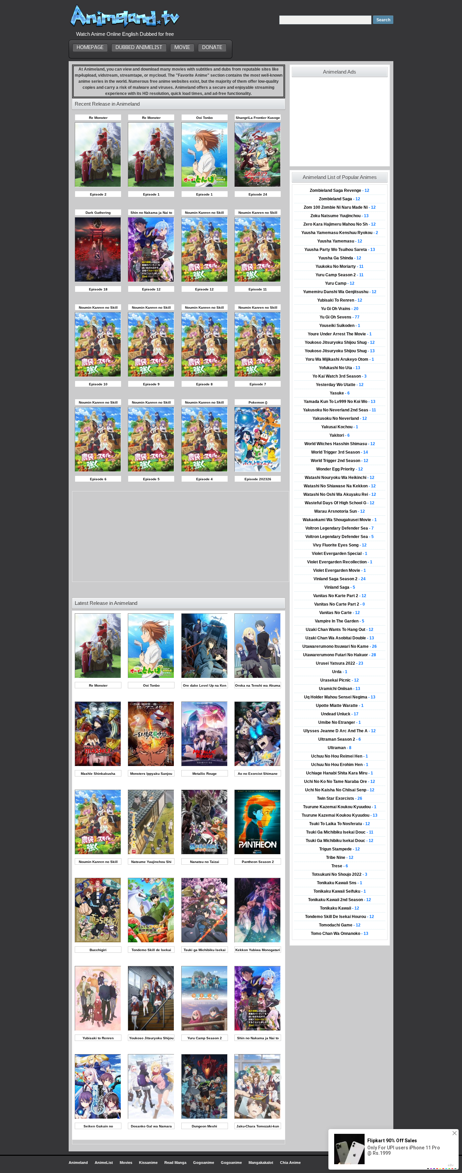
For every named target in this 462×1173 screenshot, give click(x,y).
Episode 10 (98, 384)
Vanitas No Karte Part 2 (339, 595)
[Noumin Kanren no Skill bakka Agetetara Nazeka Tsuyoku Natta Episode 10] (98, 376)
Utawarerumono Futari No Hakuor (339, 655)
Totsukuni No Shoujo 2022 (339, 874)
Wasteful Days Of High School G (339, 503)
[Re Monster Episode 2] (98, 186)
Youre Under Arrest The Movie (340, 334)
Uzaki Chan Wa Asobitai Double (339, 638)
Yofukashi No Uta (339, 367)
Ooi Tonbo (204, 118)
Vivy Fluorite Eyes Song (340, 545)
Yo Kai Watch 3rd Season (340, 376)
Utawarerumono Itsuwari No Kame (339, 646)
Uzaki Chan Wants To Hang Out (339, 629)
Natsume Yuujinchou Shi (151, 862)
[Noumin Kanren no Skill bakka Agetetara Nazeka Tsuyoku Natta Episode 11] (257, 281)
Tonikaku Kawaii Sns (339, 883)
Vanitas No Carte (339, 612)
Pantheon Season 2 (258, 862)
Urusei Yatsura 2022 (339, 663)
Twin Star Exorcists (339, 798)
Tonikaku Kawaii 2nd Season (339, 899)
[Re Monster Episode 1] (151, 186)
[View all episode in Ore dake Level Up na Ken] (204, 677)
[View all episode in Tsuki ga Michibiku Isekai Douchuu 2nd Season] (204, 941)
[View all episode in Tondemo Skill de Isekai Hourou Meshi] (151, 941)
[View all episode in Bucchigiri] (98, 941)
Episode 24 (258, 194)
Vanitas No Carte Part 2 (339, 604)
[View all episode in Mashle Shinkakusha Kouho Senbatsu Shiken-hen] (98, 765)
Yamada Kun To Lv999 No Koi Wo (339, 401)
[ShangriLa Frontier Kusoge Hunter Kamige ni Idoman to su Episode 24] (257, 186)
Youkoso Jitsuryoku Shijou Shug (340, 342)
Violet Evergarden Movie (339, 570)
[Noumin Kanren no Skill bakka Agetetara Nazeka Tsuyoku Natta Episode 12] (204, 281)
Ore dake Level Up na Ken (204, 685)
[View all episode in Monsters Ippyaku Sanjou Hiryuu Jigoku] (151, 765)
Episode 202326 (258, 479)
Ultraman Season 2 (339, 739)
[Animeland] (125, 28)
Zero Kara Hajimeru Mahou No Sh (339, 224)
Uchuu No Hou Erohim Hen (339, 764)
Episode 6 (98, 479)
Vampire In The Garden (339, 621)
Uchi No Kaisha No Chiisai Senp (339, 790)
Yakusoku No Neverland (340, 418)
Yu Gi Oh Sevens (340, 317)
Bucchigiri (98, 950)
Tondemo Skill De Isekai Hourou (339, 916)
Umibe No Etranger (339, 722)
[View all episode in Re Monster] (98, 677)
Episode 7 (258, 384)
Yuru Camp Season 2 (204, 1038)
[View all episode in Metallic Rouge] (204, 765)
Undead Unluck (340, 714)
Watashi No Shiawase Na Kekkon (340, 486)
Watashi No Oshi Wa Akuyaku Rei (339, 494)
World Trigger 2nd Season (339, 460)
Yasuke (340, 393)
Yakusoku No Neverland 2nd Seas (339, 410)
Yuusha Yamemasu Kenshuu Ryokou (339, 232)
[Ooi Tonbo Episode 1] (204, 186)
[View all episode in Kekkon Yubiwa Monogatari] (257, 941)
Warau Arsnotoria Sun (339, 511)
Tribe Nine (339, 857)
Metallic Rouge (204, 773)
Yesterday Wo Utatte (340, 384)
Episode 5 (151, 479)
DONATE (212, 47)
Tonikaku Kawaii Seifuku (340, 891)
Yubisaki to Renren (98, 1038)
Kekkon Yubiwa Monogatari (257, 950)
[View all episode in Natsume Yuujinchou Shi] (151, 853)
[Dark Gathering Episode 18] (98, 281)
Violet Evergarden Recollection (339, 562)
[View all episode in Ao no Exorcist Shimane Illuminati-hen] (257, 765)
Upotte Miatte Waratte (340, 705)
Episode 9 (151, 384)
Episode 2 (98, 194)
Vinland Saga (339, 587)
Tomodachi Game (340, 925)
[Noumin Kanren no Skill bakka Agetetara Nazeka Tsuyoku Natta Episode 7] (257, 376)
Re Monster (98, 118)
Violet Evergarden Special (339, 553)
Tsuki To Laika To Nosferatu (339, 823)
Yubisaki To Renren (339, 300)
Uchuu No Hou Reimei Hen (339, 756)
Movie (182, 47)
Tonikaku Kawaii (339, 908)
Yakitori (339, 435)
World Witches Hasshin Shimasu (339, 443)
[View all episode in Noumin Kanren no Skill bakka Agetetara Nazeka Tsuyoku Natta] (98, 853)
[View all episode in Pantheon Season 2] (257, 853)
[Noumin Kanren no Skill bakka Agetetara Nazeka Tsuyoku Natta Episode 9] (151, 376)
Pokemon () (258, 402)
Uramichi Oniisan (339, 688)
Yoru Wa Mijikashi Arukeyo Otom (339, 359)
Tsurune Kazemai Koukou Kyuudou (339, 807)
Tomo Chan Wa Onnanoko (339, 933)
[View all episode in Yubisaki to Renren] (98, 1029)
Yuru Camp (339, 283)
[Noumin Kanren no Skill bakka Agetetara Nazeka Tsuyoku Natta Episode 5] (151, 471)
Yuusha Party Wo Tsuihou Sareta (339, 249)
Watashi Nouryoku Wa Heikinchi (339, 477)
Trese (339, 866)
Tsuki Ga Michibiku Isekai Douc (339, 832)
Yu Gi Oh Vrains (340, 308)
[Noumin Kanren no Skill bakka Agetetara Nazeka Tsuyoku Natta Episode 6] (98, 471)
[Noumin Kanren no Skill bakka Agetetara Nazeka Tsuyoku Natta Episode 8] (204, 376)
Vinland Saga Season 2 (340, 579)
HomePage (90, 47)
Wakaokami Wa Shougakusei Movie (340, 519)
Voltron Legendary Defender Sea (339, 528)
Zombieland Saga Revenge (339, 190)
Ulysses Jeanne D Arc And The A (339, 731)
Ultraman (339, 747)
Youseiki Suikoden (339, 325)
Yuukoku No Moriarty (340, 266)
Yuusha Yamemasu (339, 241)
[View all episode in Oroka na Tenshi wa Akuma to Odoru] (257, 677)
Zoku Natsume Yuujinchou (339, 215)
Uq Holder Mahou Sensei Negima (339, 697)
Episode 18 (98, 289)
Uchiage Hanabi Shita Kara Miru (339, 773)
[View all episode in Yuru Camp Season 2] (204, 1029)
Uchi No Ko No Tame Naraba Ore (339, 781)
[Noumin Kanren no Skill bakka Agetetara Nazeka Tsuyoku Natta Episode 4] (204, 471)
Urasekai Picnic (339, 680)
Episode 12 (151, 289)
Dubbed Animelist (139, 47)
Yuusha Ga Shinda (339, 258)
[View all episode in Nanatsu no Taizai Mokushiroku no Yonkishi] (204, 853)
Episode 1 (151, 194)
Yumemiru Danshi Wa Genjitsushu (339, 291)
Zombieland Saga (339, 199)
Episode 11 (258, 289)
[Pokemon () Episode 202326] (257, 471)
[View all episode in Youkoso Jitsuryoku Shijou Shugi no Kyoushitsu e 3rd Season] (151, 1029)
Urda (339, 671)
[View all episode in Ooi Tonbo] (151, 677)
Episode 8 (204, 384)
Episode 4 (204, 479)
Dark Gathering (98, 212)
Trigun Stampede (339, 849)
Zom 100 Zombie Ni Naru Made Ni (340, 207)
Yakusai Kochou (339, 427)
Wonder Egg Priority (339, 469)
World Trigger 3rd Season (339, 452)
